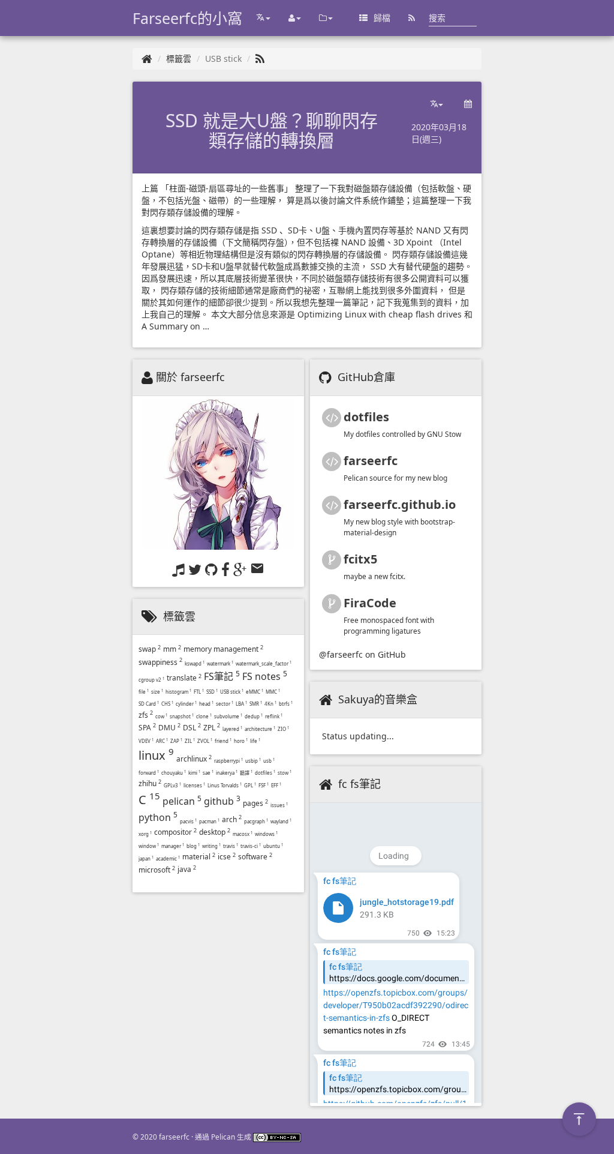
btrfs (286, 703)
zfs (146, 715)
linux (156, 755)
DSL (192, 728)
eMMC (254, 691)
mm (172, 649)
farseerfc (371, 460)
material (198, 857)
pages (255, 803)
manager (172, 846)
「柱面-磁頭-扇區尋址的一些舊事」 (227, 188)
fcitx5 (360, 559)
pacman (209, 821)
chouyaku (173, 772)
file (144, 691)
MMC (273, 691)
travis (230, 846)
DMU (169, 728)
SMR (255, 703)
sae (208, 772)
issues (279, 805)
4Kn (270, 703)
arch (232, 819)
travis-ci (250, 846)
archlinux (194, 759)
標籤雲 (178, 58)
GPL (250, 785)
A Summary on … (175, 326)
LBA (241, 703)
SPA (147, 728)
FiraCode (370, 603)
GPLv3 (172, 785)
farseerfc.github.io (400, 504)
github (222, 801)
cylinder (186, 703)
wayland (280, 821)
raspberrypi (228, 760)
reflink (273, 716)
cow (161, 716)
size (157, 691)
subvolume (228, 716)
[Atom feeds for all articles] (411, 18)
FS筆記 (222, 676)
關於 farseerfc (190, 377)
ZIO (283, 729)
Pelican (223, 1136)
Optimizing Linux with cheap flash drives (379, 314)
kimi (194, 772)
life (255, 741)
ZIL (190, 741)
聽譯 (246, 772)
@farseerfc (341, 654)
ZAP (176, 741)
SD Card (149, 703)
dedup (254, 716)
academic (168, 858)
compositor (175, 832)
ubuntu (273, 846)
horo (241, 741)
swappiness (160, 662)
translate (184, 678)
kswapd (194, 663)
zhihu (150, 783)
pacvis (188, 821)
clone (204, 716)
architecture (260, 729)
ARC (162, 741)
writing (211, 846)
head (206, 703)
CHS (167, 703)
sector (224, 703)
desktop (214, 832)
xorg (145, 834)
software (255, 857)
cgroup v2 (151, 679)
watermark (220, 663)
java (186, 869)
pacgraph (256, 821)
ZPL (211, 728)
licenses (194, 785)
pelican (181, 801)
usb (269, 760)
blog (193, 846)
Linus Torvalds (224, 785)
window (149, 846)
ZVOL (204, 741)
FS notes (264, 676)
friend (223, 741)
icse (227, 857)
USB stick (231, 691)
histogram (178, 691)
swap (150, 649)
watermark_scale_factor (263, 663)
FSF (263, 785)
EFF (276, 785)
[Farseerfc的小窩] (147, 58)
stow (284, 772)
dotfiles (265, 772)
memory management (223, 649)
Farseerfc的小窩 (187, 18)
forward (149, 772)
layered (232, 729)
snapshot (182, 716)
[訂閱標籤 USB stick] (259, 58)
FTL (199, 691)
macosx (242, 834)
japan (146, 858)
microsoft (157, 870)
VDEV (146, 741)
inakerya (226, 772)
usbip (253, 760)
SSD (212, 691)
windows (266, 834)
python (158, 817)
